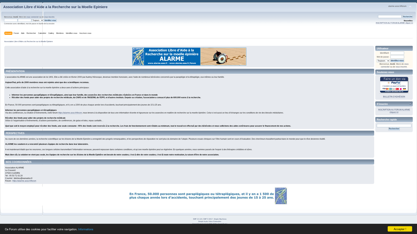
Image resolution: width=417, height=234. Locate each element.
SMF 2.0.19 (197, 219)
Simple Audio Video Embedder (209, 221)
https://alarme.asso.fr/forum (70, 113)
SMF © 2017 (208, 219)
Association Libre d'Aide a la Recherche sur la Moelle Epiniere (55, 7)
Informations (85, 229)
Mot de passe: (383, 57)
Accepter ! (400, 229)
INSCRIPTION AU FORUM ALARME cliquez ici (394, 23)
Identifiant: (384, 53)
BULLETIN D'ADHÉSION (394, 97)
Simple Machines (220, 219)
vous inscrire (49, 17)
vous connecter (32, 17)
